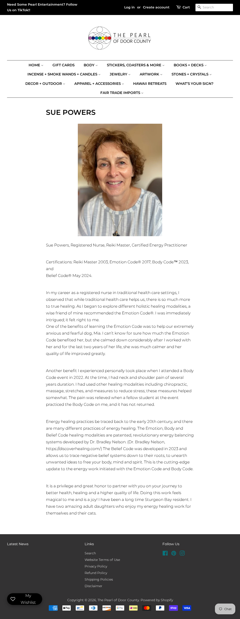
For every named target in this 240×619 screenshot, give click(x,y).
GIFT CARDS (63, 65)
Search (90, 553)
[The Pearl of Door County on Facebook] (165, 554)
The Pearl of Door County (118, 600)
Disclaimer (93, 586)
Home (35, 65)
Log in (129, 7)
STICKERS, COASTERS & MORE (134, 65)
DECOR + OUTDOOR (44, 83)
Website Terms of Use (102, 560)
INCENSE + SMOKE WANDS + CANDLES (62, 74)
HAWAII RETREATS (149, 83)
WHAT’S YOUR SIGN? (195, 83)
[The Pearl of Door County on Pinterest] (173, 554)
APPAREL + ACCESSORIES (98, 83)
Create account (156, 7)
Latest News (17, 544)
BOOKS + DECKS (189, 65)
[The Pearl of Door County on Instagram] (182, 554)
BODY (89, 65)
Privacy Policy (96, 566)
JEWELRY (119, 74)
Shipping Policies (99, 579)
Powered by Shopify (157, 600)
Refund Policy (96, 573)
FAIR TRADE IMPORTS (120, 92)
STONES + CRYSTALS (190, 74)
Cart (186, 7)
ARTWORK (150, 74)
